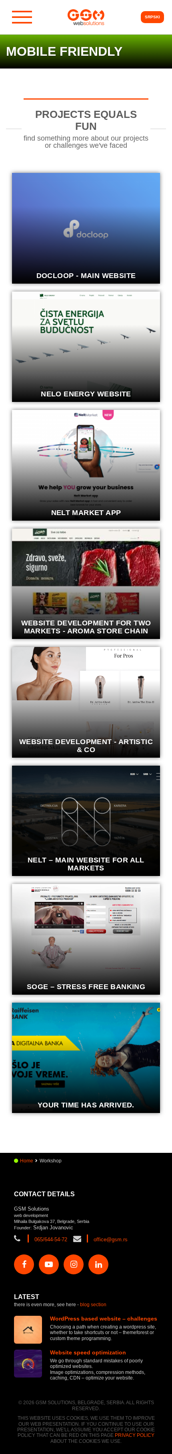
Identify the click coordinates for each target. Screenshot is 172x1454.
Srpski (152, 17)
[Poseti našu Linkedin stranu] (98, 1264)
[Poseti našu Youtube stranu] (49, 1264)
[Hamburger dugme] (22, 17)
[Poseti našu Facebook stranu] (24, 1264)
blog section (93, 1304)
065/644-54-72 (50, 1239)
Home (26, 1161)
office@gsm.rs (111, 1239)
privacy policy (134, 1435)
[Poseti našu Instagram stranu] (74, 1264)
